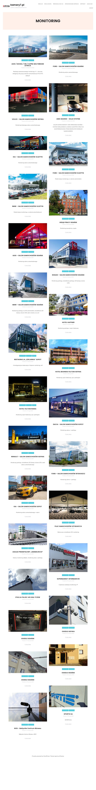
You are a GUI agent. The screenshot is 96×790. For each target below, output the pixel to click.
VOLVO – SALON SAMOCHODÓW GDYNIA (28, 119)
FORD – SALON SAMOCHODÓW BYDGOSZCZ (68, 474)
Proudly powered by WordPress (40, 756)
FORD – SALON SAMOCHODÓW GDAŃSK (68, 66)
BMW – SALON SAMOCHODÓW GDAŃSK (27, 305)
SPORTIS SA (68, 714)
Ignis (56, 756)
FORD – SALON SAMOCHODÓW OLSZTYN (68, 173)
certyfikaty (82, 4)
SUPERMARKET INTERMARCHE (68, 579)
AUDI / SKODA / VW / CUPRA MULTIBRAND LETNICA (28, 65)
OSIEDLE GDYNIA (68, 631)
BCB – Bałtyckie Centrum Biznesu (27, 728)
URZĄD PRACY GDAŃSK (68, 222)
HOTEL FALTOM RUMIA (27, 409)
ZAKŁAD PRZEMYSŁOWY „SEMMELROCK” (28, 552)
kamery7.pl (17, 5)
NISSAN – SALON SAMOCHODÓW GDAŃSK (68, 275)
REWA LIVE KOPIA (47, 4)
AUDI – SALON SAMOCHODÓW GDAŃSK (28, 256)
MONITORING (25, 60)
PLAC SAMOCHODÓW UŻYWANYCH (68, 526)
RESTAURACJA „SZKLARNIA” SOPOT (27, 360)
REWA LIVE (40, 4)
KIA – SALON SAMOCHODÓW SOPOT (28, 507)
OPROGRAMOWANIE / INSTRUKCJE (72, 4)
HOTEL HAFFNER (68, 322)
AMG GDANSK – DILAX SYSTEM (68, 119)
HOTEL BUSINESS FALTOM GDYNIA (68, 372)
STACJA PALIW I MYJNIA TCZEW (27, 597)
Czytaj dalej (28, 80)
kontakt (91, 8)
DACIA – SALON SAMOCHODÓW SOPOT (68, 424)
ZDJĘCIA (34, 355)
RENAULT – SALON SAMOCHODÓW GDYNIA (27, 457)
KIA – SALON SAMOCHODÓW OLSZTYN (28, 157)
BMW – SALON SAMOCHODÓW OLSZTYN (27, 206)
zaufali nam (89, 4)
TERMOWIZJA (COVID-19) (58, 4)
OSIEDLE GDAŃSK (27, 639)
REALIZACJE (31, 60)
